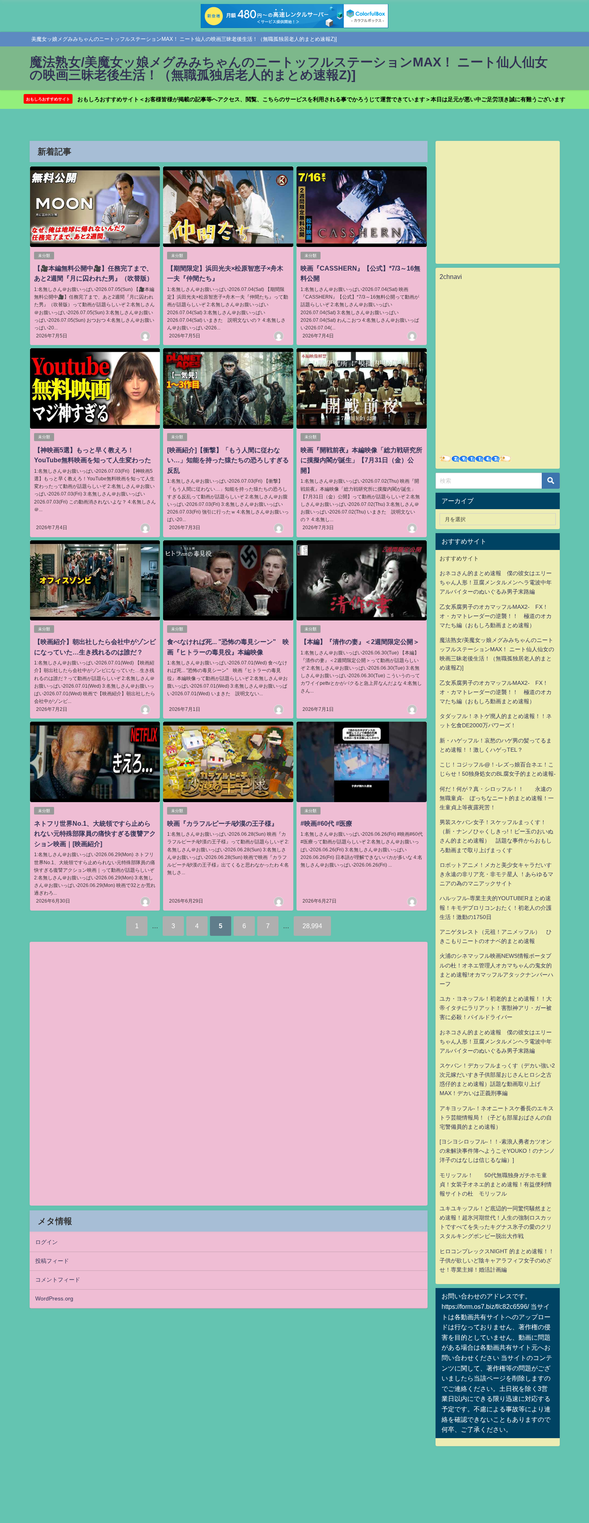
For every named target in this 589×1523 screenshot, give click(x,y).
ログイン (46, 1242)
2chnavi (451, 276)
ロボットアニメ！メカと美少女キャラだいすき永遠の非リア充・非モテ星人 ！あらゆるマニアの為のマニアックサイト (496, 874)
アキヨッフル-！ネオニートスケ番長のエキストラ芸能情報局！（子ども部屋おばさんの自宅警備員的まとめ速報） (497, 1118)
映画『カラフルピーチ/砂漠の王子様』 (222, 823)
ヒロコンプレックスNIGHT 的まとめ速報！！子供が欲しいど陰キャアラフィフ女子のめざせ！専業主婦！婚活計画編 (497, 1260)
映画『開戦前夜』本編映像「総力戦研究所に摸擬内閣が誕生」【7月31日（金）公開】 (361, 460)
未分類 (44, 255)
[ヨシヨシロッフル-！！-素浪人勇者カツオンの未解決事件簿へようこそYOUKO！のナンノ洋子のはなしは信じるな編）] (497, 1151)
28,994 (312, 926)
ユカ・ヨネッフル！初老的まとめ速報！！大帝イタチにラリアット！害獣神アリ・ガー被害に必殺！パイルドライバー (496, 1008)
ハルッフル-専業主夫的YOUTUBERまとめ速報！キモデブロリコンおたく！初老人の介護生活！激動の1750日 (496, 907)
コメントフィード (57, 1279)
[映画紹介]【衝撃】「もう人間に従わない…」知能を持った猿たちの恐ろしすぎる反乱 (228, 460)
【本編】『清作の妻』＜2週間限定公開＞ (360, 641)
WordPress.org (54, 1298)
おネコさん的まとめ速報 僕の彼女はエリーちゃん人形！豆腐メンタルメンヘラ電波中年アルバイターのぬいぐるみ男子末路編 (496, 582)
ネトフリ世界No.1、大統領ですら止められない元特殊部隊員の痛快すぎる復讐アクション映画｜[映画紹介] (95, 833)
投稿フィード (52, 1261)
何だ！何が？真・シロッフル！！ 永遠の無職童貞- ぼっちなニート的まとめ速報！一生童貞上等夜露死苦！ (497, 798)
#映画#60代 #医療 (326, 823)
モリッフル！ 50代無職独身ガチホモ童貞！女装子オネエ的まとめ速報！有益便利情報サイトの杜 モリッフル (496, 1184)
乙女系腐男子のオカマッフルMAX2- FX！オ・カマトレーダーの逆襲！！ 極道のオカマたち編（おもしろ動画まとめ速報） (496, 616)
